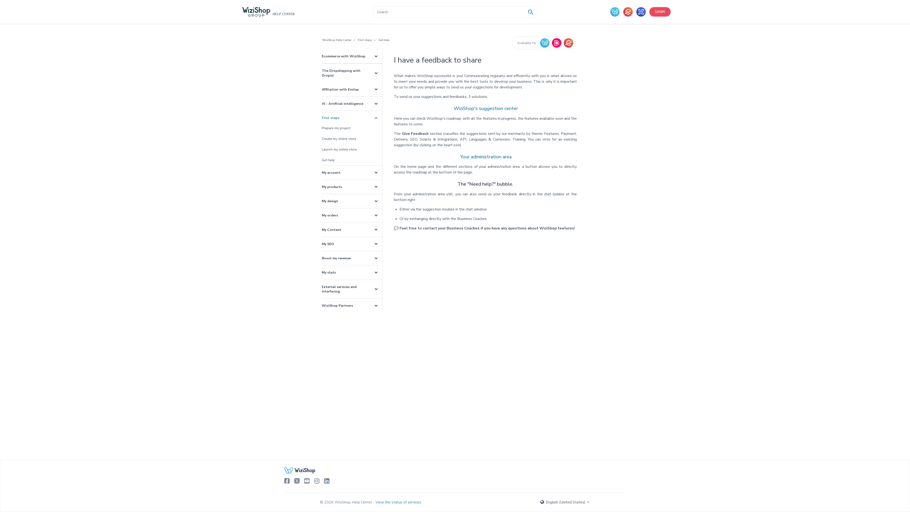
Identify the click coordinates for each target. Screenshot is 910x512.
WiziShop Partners (337, 305)
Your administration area (486, 157)
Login (660, 11)
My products (332, 187)
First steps (365, 40)
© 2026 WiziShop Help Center (346, 502)
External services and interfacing (339, 289)
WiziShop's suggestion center (486, 108)
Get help (384, 40)
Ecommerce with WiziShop (343, 56)
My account (331, 172)
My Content (331, 230)
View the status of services (398, 502)
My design (330, 201)
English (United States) (565, 502)
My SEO (328, 244)
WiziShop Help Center (336, 40)
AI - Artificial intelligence (342, 103)
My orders (330, 215)
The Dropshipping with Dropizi (341, 73)
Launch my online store (339, 149)
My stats (329, 272)
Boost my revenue (336, 258)
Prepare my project (336, 128)
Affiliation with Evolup (340, 89)
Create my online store (339, 139)
